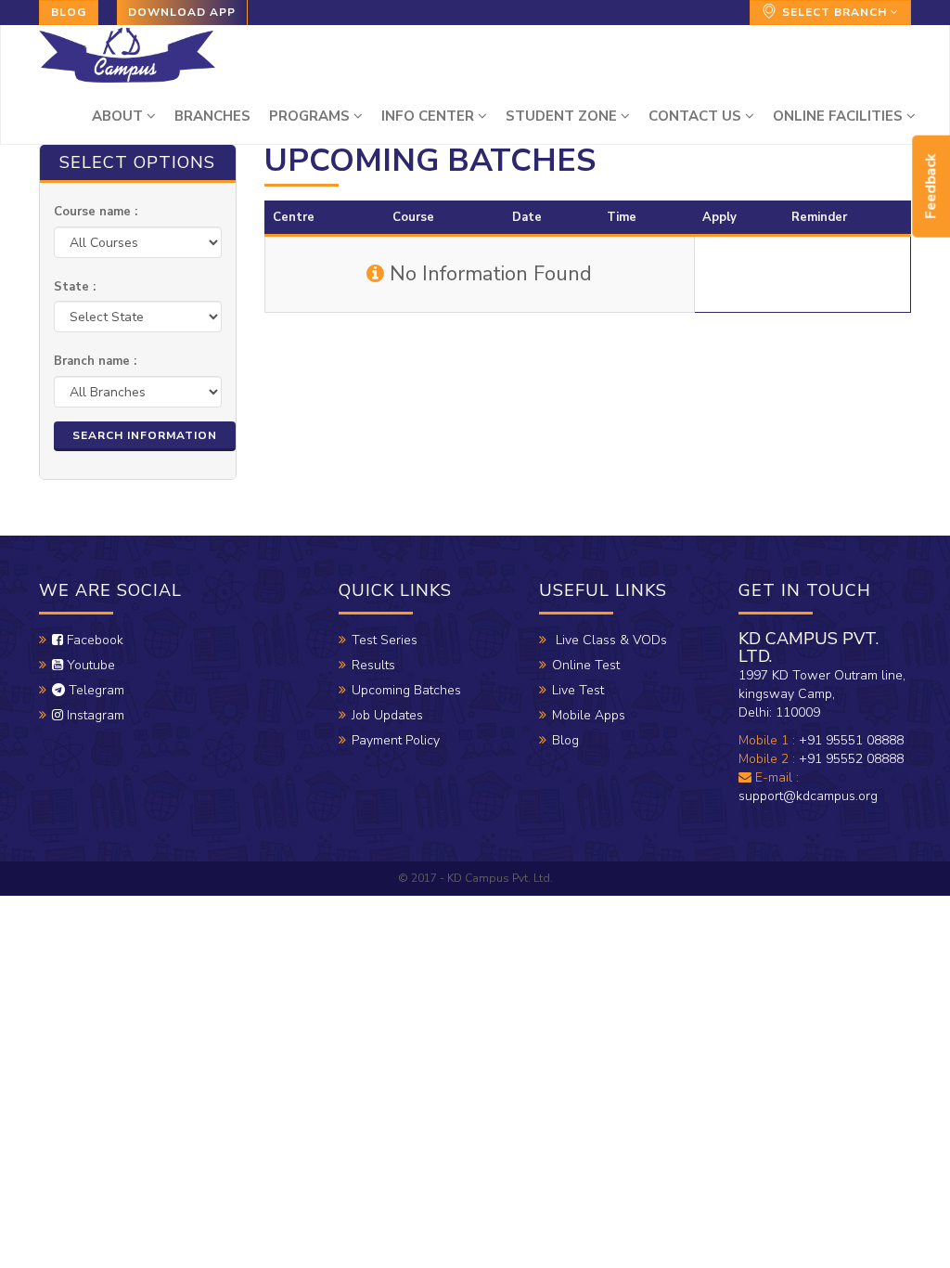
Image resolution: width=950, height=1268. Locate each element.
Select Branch (834, 12)
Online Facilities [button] (839, 116)
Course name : (95, 211)
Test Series (384, 640)
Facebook (93, 640)
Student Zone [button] (563, 116)
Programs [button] (311, 116)
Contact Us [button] (696, 116)
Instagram (93, 715)
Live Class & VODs (609, 640)
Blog (68, 12)
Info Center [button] (429, 116)
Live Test (578, 690)
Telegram (94, 690)
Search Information (144, 435)
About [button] (119, 116)
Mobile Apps (588, 715)
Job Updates (387, 715)
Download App (182, 12)
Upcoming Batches (406, 690)
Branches (212, 116)
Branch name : (95, 361)
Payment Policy (396, 740)
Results (373, 665)
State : (75, 286)
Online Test (586, 665)
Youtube (89, 665)
